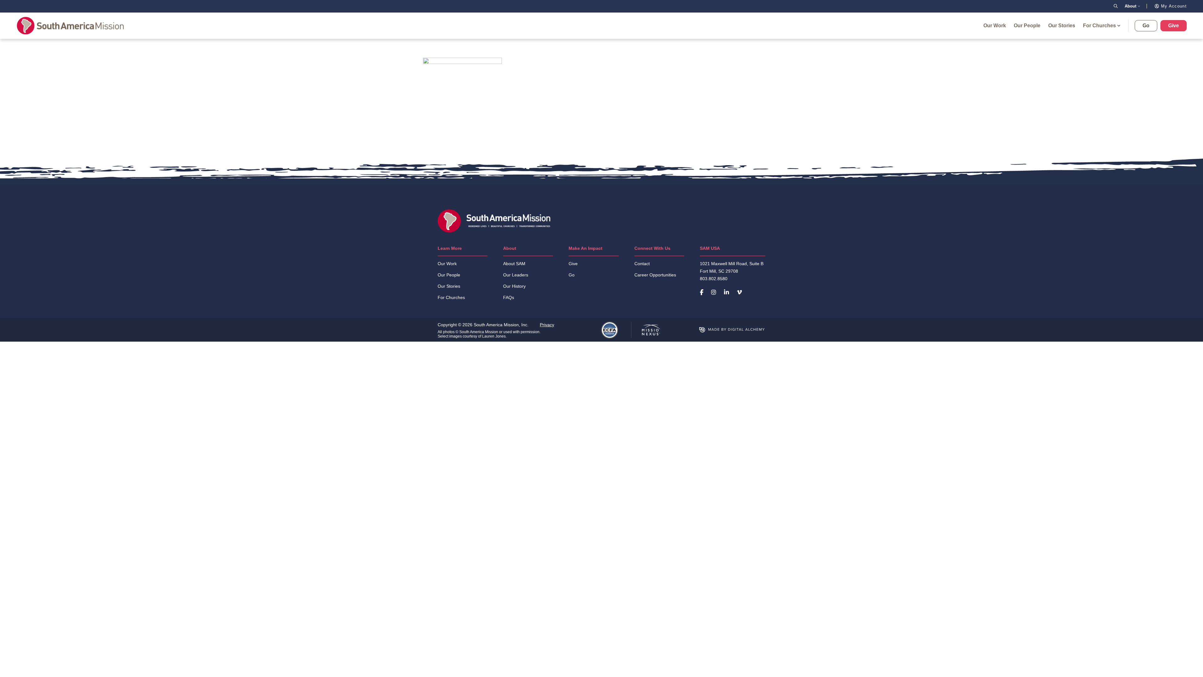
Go (1146, 25)
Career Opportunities (655, 274)
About (1130, 6)
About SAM (514, 263)
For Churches (1099, 25)
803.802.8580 (713, 278)
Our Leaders (515, 274)
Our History (514, 286)
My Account (1173, 6)
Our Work (994, 25)
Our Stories (1061, 25)
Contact (642, 263)
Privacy (547, 324)
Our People (1027, 25)
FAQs (508, 297)
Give (1173, 25)
